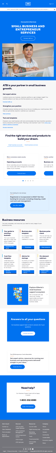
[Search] (7, 3)
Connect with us (7, 102)
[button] (3, 3)
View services (7, 113)
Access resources (8, 127)
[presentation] (28, 60)
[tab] (15, 145)
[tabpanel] (28, 167)
